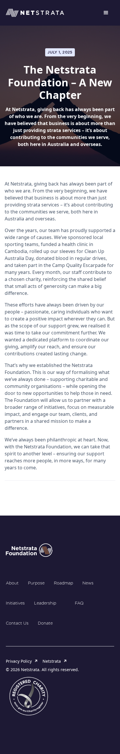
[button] (106, 13)
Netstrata (55, 661)
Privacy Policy (22, 661)
